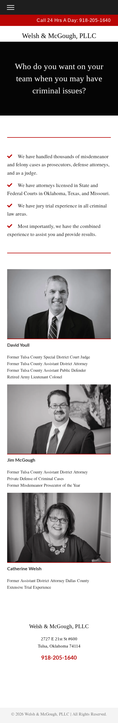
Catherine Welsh (24, 569)
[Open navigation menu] (10, 7)
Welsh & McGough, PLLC (59, 626)
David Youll (18, 345)
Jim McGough (21, 460)
